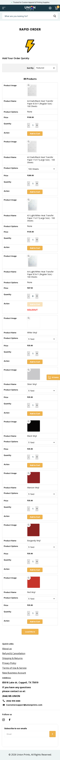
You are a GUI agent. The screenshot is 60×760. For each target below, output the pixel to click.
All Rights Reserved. (41, 754)
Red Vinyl (31, 592)
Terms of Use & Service (14, 667)
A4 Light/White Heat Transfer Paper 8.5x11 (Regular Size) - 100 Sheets (40, 274)
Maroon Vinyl (33, 487)
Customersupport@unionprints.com (24, 705)
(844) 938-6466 (13, 701)
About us (7, 648)
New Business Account (14, 672)
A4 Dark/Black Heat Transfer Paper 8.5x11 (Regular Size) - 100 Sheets (40, 104)
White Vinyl (32, 332)
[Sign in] (50, 8)
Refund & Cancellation (13, 653)
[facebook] (9, 719)
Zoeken (55, 16)
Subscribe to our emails (15, 728)
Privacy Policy (9, 663)
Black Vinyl (32, 436)
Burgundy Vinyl (33, 540)
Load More (30, 631)
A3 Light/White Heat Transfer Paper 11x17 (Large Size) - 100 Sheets (41, 218)
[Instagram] (3, 719)
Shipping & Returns (12, 658)
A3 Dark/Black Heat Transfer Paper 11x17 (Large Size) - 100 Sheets (41, 160)
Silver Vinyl (32, 384)
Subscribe (52, 734)
